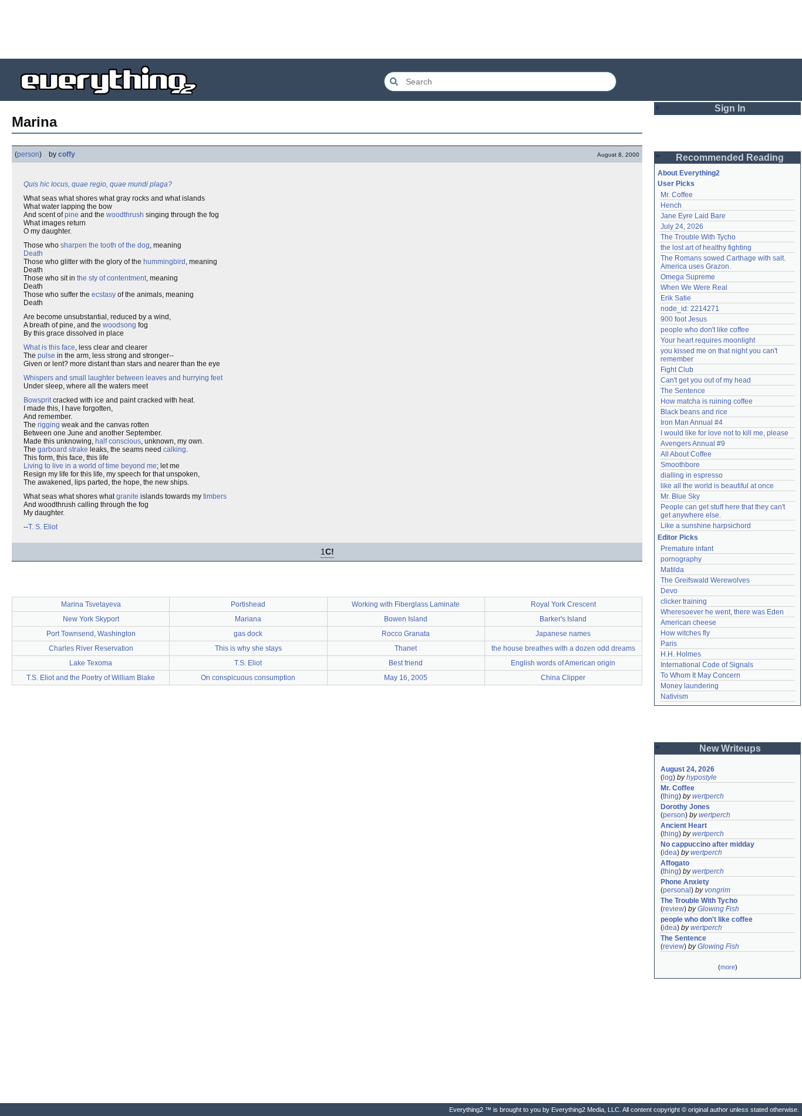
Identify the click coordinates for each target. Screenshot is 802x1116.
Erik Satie (676, 298)
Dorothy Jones (685, 807)
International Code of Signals (707, 665)
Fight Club (677, 370)
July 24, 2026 (682, 226)
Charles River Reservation (91, 648)
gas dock (248, 634)
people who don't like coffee (705, 330)
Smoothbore (680, 465)
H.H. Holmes (681, 654)
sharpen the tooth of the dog (105, 245)
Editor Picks (678, 537)
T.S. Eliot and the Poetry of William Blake (90, 678)
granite (127, 496)
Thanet (406, 648)
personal (677, 890)
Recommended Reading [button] (730, 158)
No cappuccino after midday (707, 844)
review (673, 909)
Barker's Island (563, 619)
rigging (49, 425)
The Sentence (683, 391)
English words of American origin (563, 663)
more (727, 966)
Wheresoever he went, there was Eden (722, 612)
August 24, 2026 (688, 769)
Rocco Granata (406, 634)
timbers (215, 496)
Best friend (406, 663)
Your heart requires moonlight (708, 340)
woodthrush (125, 215)
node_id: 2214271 (690, 309)
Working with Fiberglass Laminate (406, 604)
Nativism (674, 696)
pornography (681, 559)
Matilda (672, 570)
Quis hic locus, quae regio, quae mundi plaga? (97, 184)
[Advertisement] (401, 29)
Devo (669, 591)
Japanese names (563, 634)
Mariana (248, 619)
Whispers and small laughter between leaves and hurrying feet (123, 378)
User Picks (676, 184)
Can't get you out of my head (706, 380)
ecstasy (104, 294)
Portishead (248, 604)
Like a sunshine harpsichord (706, 526)
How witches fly (685, 633)
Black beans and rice (694, 412)
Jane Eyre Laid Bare (693, 216)
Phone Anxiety (685, 882)
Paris (669, 644)
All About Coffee (686, 454)
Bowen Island (405, 619)
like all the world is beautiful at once (717, 486)
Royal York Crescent (563, 604)
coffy (66, 154)
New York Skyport (91, 619)
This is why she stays (248, 648)
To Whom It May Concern (700, 675)
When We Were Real (694, 287)
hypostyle (701, 777)
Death (33, 253)
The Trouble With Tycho (698, 237)
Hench (671, 205)
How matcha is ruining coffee (707, 401)
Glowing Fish (718, 909)
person (28, 154)
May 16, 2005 (405, 678)
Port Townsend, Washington (91, 634)
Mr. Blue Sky (680, 496)
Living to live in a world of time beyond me (90, 466)
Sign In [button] (730, 108)
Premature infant (687, 549)
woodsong (119, 325)
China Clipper (563, 678)
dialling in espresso (692, 475)
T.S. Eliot (248, 663)
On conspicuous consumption (248, 678)
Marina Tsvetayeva (91, 604)
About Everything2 (689, 173)
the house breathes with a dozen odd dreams (563, 648)
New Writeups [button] (730, 748)
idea (670, 852)
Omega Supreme (688, 277)
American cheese (688, 622)
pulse (46, 355)
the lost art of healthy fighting (706, 248)
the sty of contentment (111, 278)
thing (671, 796)
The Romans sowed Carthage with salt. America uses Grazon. (724, 262)
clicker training (684, 601)
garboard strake (63, 449)
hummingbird (164, 262)
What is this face (49, 347)
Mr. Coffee (677, 195)
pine (72, 215)
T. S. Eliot (43, 527)
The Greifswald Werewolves (705, 580)
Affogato (675, 863)
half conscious (118, 441)
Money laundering (690, 686)
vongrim (717, 890)
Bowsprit (37, 400)
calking (174, 449)
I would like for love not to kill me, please (724, 433)
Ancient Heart (684, 825)
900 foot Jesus (684, 319)
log (668, 777)
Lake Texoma (90, 663)
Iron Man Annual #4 (692, 422)
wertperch (708, 796)
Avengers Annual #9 (693, 443)
